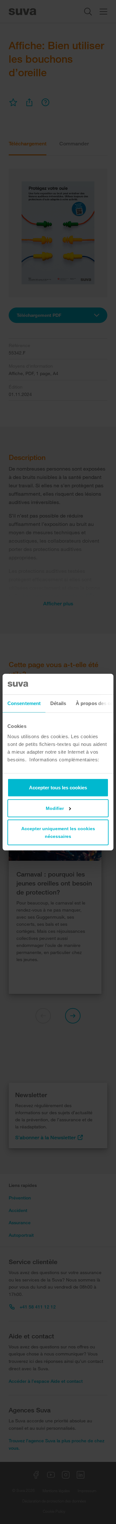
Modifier (55, 808)
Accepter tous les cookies (58, 787)
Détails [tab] (58, 703)
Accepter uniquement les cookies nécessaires (58, 832)
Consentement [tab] (24, 703)
